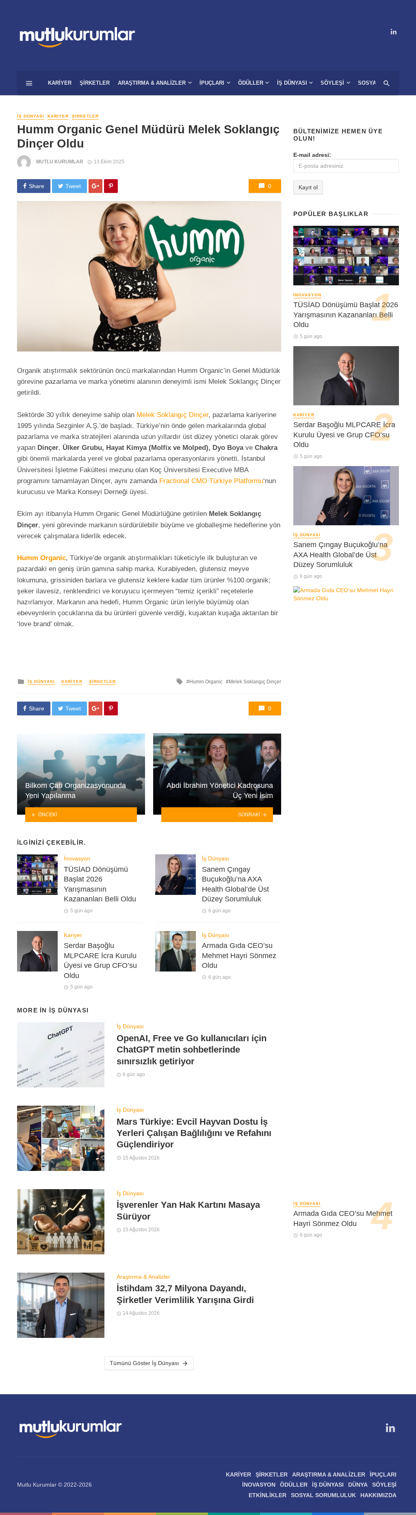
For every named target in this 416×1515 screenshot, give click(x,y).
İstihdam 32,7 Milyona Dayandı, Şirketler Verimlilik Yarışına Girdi (185, 1294)
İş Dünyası (292, 83)
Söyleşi (332, 83)
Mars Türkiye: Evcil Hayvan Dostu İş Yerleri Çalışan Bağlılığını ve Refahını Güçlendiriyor (194, 1133)
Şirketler (95, 83)
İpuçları (211, 83)
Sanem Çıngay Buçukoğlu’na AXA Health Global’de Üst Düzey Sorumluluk (235, 884)
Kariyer (60, 83)
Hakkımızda (378, 1495)
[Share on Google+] (95, 186)
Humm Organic (206, 682)
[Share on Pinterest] (111, 186)
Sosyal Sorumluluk (323, 1495)
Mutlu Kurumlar (59, 162)
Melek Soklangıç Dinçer (172, 415)
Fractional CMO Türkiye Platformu (211, 481)
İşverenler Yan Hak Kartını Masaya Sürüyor (188, 1210)
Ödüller (250, 83)
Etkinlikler (267, 1495)
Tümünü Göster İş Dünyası (144, 1363)
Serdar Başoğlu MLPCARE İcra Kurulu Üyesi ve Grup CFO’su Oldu (100, 961)
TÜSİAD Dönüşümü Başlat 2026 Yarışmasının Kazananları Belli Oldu (100, 884)
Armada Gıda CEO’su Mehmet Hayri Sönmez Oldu (239, 955)
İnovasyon (77, 858)
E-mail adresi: (312, 155)
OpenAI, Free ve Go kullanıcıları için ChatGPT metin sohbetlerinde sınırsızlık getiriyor (191, 1049)
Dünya (358, 1484)
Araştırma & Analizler (152, 83)
